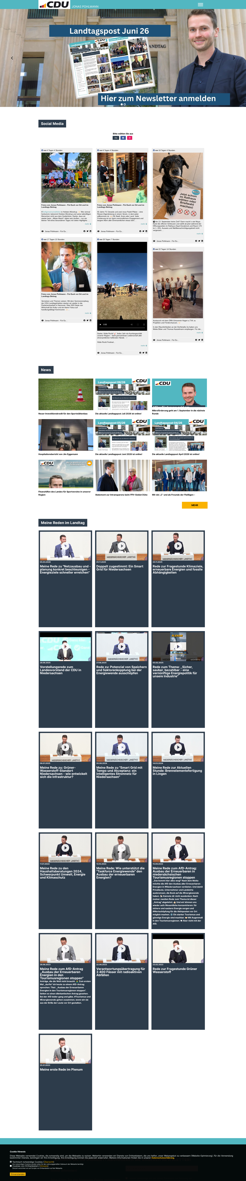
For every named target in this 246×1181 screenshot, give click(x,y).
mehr (87, 224)
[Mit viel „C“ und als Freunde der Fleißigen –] (179, 479)
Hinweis (44, 1166)
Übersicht (48, 1162)
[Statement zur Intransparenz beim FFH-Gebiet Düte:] (122, 478)
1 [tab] (122, 104)
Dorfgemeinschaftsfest (51, 212)
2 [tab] (125, 104)
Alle (115, 138)
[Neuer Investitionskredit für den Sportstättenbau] (65, 397)
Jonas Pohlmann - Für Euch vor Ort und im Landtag (66, 231)
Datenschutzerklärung (163, 1157)
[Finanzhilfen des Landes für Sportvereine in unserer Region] (65, 487)
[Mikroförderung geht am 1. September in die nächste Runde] (179, 406)
